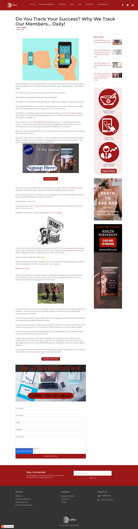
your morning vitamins (68, 113)
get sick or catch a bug (43, 350)
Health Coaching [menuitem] (21, 502)
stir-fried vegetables (37, 122)
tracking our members (32, 275)
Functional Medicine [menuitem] (46, 4)
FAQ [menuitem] (79, 4)
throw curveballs (55, 213)
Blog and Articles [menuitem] (67, 496)
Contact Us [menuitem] (89, 4)
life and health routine (73, 188)
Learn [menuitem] (72, 4)
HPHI (32, 248)
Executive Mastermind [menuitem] (23, 505)
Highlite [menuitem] (18, 496)
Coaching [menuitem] (61, 4)
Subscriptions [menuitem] (103, 4)
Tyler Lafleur (21, 27)
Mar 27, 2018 (20, 29)
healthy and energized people (66, 250)
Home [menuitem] (32, 4)
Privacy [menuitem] (64, 502)
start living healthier (43, 206)
